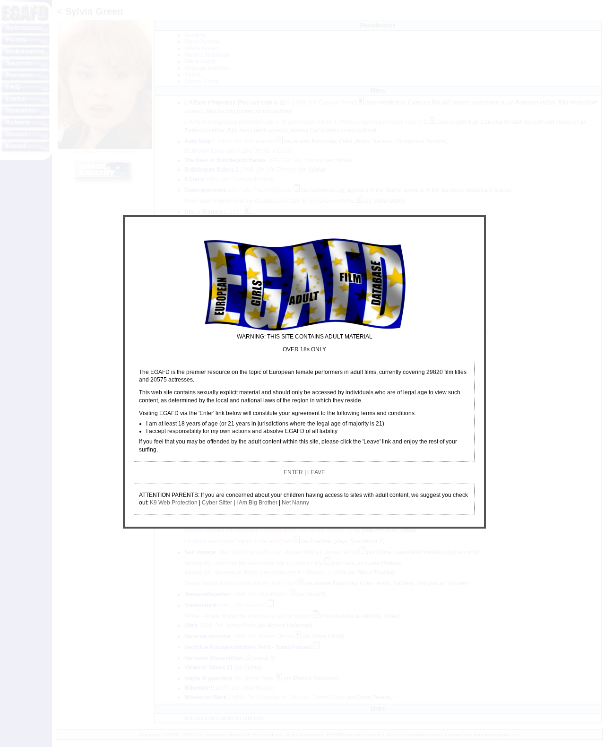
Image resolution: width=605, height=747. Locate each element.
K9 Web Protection (174, 502)
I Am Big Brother (256, 502)
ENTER (293, 472)
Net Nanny (295, 502)
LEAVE (316, 472)
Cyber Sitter (217, 502)
